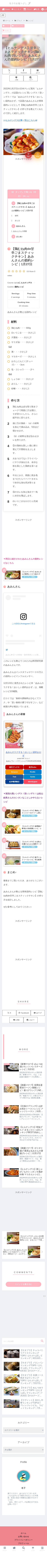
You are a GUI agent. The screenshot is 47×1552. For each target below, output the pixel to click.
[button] (31, 78)
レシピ (7, 26)
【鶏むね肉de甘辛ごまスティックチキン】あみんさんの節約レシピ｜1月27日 (23, 207)
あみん (7, 30)
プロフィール (23, 1543)
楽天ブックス (14, 767)
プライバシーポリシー (23, 1540)
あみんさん (20, 226)
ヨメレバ (27, 758)
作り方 (16, 221)
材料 (15, 216)
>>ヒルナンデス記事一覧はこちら (19, 120)
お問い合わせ (23, 1536)
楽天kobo (32, 767)
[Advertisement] (23, 174)
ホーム (23, 1533)
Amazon (14, 772)
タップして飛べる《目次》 (25, 194)
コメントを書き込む (23, 1284)
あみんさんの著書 (20, 231)
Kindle (32, 772)
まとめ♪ (19, 236)
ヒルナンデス (19, 26)
